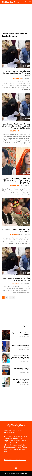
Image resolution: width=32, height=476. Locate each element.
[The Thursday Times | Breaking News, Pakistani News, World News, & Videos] (11, 2)
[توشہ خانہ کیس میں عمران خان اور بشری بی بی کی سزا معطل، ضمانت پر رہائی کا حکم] (16, 54)
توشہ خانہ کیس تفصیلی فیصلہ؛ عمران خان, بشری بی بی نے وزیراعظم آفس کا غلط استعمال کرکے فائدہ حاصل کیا (16, 126)
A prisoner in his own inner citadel (20, 333)
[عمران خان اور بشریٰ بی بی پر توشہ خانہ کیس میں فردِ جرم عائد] (16, 261)
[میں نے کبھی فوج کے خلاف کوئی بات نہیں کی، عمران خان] (16, 212)
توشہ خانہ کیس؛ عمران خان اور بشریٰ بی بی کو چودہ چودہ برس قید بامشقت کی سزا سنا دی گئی (16, 180)
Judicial (15, 283)
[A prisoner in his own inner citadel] (6, 335)
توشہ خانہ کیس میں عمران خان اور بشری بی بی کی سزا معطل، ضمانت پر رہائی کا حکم (16, 73)
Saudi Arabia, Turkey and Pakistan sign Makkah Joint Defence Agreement (20, 381)
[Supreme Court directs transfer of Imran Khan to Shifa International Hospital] (6, 358)
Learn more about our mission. (15, 460)
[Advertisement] (16, 18)
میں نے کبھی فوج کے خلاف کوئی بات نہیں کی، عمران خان (16, 230)
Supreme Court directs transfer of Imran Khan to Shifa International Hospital (20, 357)
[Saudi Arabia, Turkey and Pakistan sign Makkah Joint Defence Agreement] (6, 382)
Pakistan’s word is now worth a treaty (21, 369)
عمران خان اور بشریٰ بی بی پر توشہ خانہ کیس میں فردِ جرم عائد (16, 279)
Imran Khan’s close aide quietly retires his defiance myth (20, 345)
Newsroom (17, 78)
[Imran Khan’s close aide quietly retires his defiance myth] (6, 346)
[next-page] (13, 297)
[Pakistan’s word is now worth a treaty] (6, 370)
